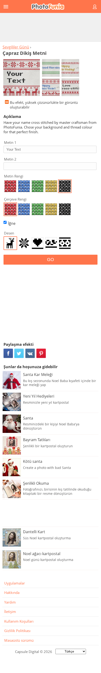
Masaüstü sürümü (19, 640)
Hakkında (11, 592)
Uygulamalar (14, 583)
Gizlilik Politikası (17, 630)
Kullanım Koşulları (19, 621)
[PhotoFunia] (50, 6)
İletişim (10, 611)
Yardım (10, 602)
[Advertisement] (50, 27)
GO (50, 259)
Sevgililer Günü (16, 47)
